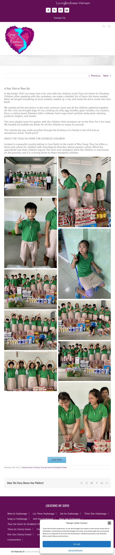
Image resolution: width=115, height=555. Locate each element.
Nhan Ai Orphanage (17, 513)
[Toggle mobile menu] (109, 26)
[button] (109, 523)
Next (105, 75)
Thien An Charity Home (19, 529)
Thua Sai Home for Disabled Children (54, 467)
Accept (76, 544)
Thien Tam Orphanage (95, 513)
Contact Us (59, 17)
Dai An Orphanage (69, 513)
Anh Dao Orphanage (43, 519)
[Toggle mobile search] (103, 26)
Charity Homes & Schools (31, 467)
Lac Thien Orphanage (43, 513)
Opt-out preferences (75, 550)
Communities (14, 539)
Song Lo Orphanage (17, 519)
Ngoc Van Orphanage (69, 519)
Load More (57, 459)
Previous (95, 75)
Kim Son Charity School (19, 534)
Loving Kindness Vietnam (36, 551)
